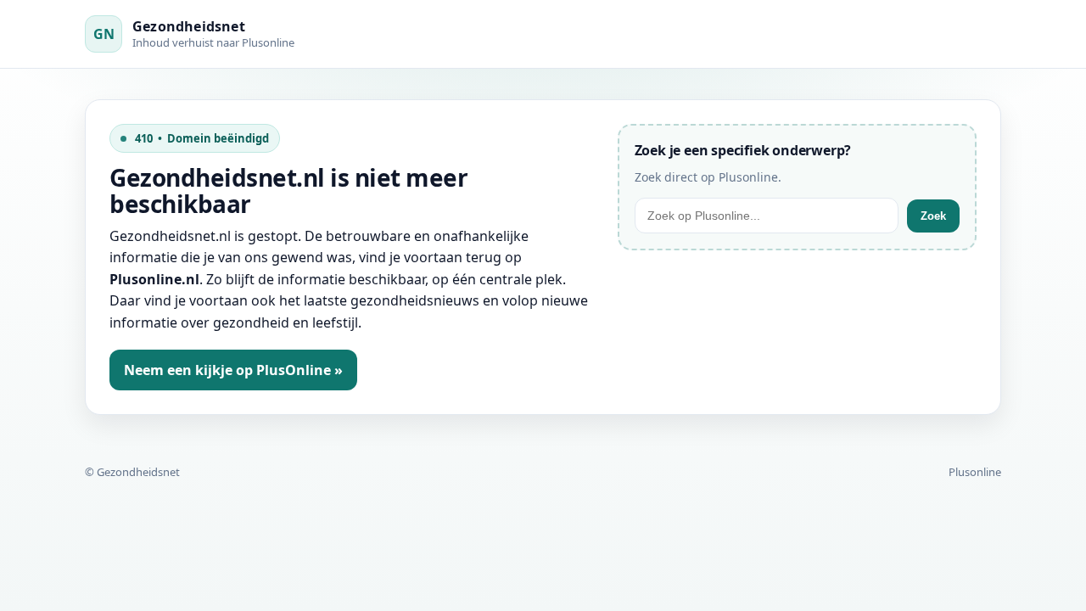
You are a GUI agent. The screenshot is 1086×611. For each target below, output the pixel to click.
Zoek (933, 216)
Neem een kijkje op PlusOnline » (233, 370)
